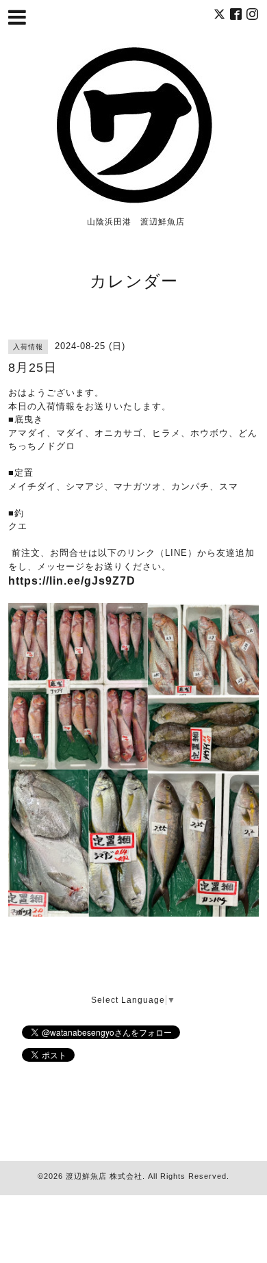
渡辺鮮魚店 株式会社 (104, 1176)
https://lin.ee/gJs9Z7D (72, 581)
